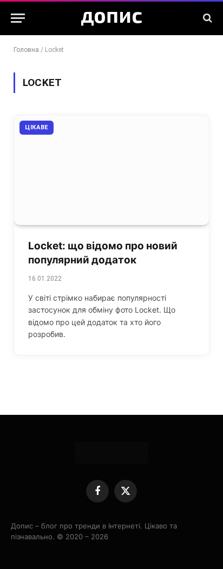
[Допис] (111, 18)
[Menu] (18, 18)
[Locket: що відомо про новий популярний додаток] (111, 170)
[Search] (206, 18)
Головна (26, 50)
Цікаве (36, 127)
